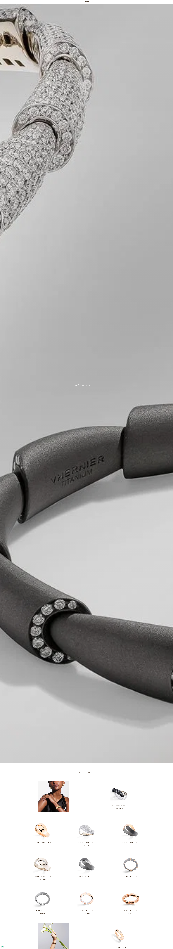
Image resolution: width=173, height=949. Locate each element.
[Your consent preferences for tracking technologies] (2, 947)
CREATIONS (5, 2)
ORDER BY (90, 772)
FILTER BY (81, 772)
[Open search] (167, 2)
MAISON (13, 2)
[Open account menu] (169, 2)
